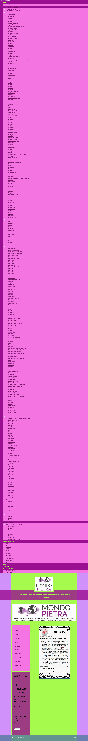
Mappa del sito (21, 737)
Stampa (15, 737)
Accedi (74, 737)
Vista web (73, 738)
